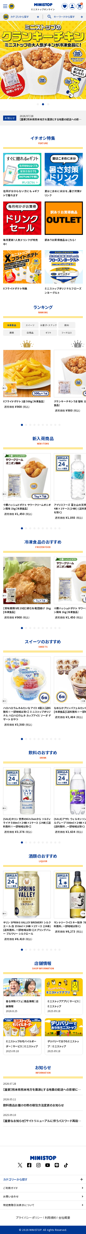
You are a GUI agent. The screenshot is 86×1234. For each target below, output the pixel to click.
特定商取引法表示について (18, 1205)
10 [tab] (59, 425)
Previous (5, 388)
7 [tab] (47, 425)
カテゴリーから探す (15, 1179)
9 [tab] (55, 425)
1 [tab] (38, 104)
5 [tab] (39, 425)
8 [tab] (51, 425)
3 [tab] (48, 104)
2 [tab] (43, 104)
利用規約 (50, 1217)
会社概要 (64, 1217)
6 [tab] (43, 425)
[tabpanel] (27, 379)
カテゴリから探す (19, 16)
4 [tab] (34, 425)
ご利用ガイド (10, 1188)
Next (83, 388)
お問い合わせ (11, 1196)
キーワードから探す (61, 16)
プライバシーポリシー (29, 1217)
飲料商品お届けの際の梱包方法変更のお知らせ (33, 1105)
